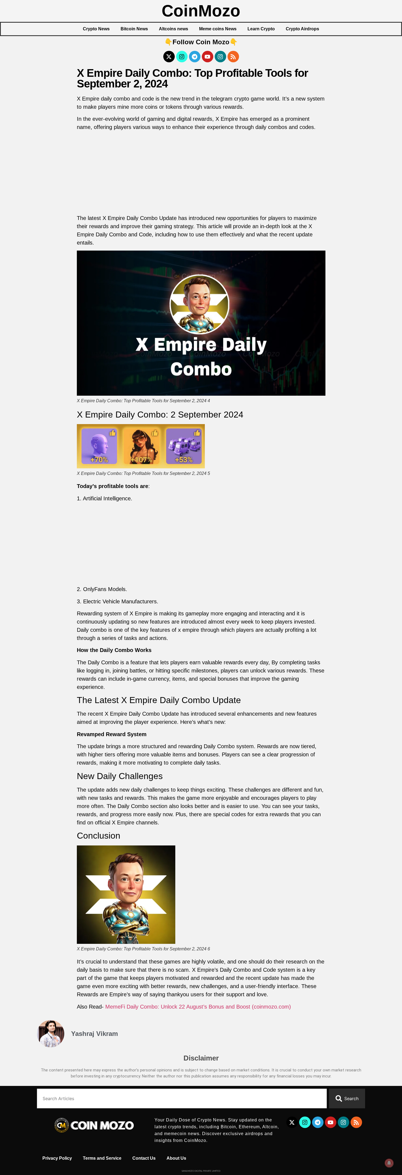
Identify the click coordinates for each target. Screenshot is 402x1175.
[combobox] (182, 1098)
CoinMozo (201, 11)
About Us (176, 1158)
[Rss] (233, 56)
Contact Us (144, 1158)
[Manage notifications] (389, 1163)
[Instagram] (182, 56)
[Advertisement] (201, 173)
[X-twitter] (169, 56)
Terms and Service (102, 1158)
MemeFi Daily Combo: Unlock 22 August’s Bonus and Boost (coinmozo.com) (198, 1007)
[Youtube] (207, 56)
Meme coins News (218, 29)
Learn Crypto (261, 29)
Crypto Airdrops (302, 29)
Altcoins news (173, 29)
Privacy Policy (57, 1158)
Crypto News (96, 29)
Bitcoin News (134, 29)
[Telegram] (194, 56)
